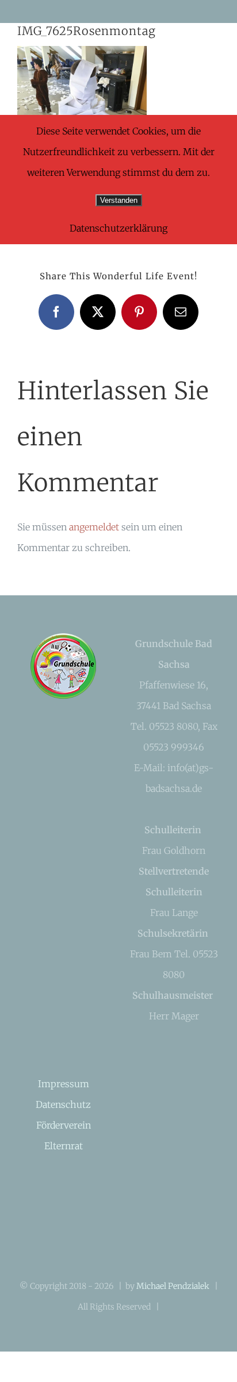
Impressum (63, 1084)
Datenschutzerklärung (118, 228)
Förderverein (63, 1125)
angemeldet (94, 527)
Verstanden (118, 200)
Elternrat (63, 1146)
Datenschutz (63, 1104)
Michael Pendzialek (172, 1286)
